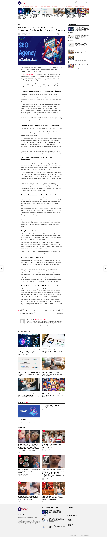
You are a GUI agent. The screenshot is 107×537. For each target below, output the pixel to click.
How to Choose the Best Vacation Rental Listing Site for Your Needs (59, 15)
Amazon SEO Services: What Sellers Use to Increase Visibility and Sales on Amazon (34, 16)
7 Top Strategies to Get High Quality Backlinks (51, 406)
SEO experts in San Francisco (28, 74)
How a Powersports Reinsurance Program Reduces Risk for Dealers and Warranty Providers (71, 16)
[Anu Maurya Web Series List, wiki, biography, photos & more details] (29, 461)
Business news (29, 6)
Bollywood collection (65, 6)
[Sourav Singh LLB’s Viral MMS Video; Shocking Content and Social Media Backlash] (29, 488)
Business (45, 348)
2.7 (29, 183)
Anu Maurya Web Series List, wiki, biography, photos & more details (29, 471)
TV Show (82, 6)
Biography (54, 6)
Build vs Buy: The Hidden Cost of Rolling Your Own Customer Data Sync (47, 15)
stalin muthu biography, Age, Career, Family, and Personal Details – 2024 (52, 446)
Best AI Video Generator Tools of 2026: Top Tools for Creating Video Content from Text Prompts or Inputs (23, 16)
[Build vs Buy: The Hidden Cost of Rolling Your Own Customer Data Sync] (48, 11)
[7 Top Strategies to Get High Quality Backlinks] (29, 411)
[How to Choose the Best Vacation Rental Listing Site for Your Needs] (59, 11)
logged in (25, 422)
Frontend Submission (72, 521)
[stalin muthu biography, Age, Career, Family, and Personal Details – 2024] (53, 436)
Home (22, 6)
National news (39, 6)
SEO (27, 402)
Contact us (70, 520)
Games (44, 392)
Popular (81, 4)
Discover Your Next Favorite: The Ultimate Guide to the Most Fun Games (82, 16)
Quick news (47, 6)
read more (22, 525)
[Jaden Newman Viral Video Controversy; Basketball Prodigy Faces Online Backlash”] (53, 488)
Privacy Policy (70, 524)
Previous (18, 14)
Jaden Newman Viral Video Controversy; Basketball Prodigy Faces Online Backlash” (53, 497)
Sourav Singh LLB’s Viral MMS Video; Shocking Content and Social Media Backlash (28, 497)
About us (69, 518)
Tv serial (76, 6)
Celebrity (69, 519)
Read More (71, 32)
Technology (21, 348)
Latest (76, 4)
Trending (86, 4)
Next (88, 14)
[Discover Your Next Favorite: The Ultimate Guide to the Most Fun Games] (83, 11)
